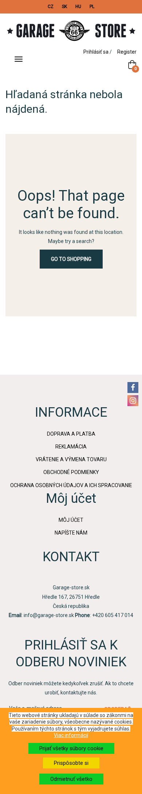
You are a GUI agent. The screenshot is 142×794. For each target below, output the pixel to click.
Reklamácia (71, 447)
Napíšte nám (71, 533)
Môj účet (71, 520)
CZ (51, 6)
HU (78, 6)
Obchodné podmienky (71, 472)
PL (92, 6)
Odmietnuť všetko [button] (71, 779)
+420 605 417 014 (112, 615)
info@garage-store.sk (49, 615)
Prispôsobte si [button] (71, 763)
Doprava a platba (71, 434)
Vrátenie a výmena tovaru (71, 459)
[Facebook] (132, 387)
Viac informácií (71, 735)
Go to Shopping (71, 259)
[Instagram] (132, 400)
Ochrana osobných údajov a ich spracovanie (71, 485)
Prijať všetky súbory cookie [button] (71, 748)
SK (64, 6)
